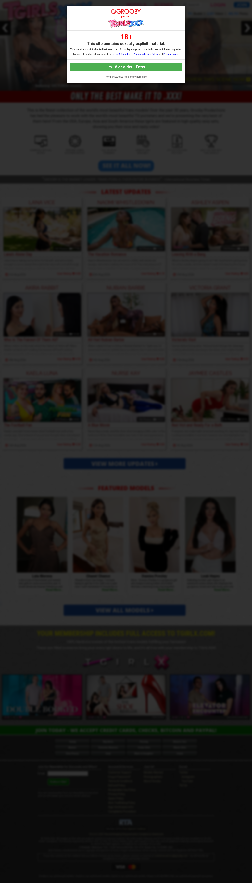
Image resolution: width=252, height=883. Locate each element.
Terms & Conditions (122, 54)
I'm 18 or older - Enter (126, 67)
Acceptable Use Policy (146, 54)
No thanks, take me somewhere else (126, 76)
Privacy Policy (170, 54)
